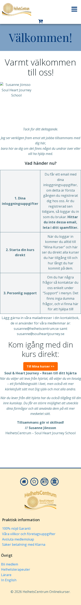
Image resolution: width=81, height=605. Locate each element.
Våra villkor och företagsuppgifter (28, 534)
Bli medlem (9, 564)
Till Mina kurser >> (40, 366)
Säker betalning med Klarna (23, 544)
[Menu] (74, 9)
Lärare (6, 575)
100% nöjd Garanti (16, 528)
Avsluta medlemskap (18, 539)
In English (8, 580)
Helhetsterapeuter (15, 569)
